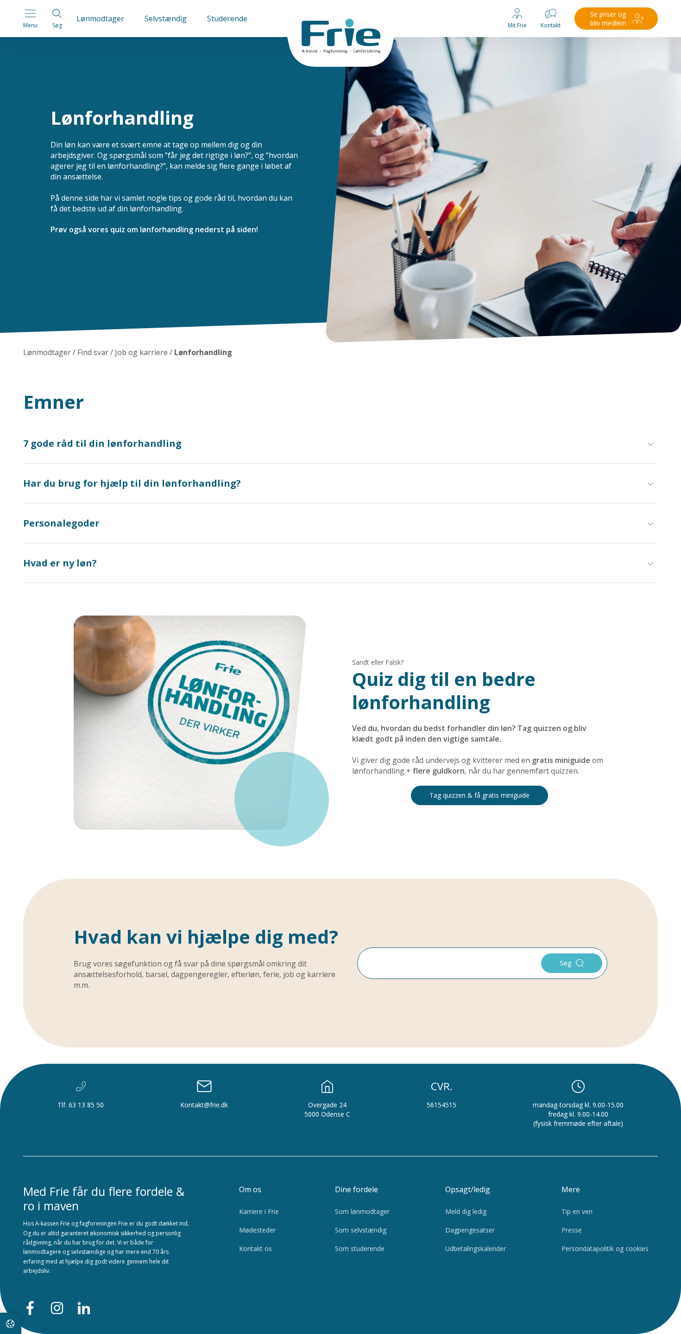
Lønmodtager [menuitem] (100, 18)
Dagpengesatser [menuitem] (470, 1230)
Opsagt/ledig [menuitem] (467, 1189)
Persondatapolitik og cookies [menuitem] (605, 1248)
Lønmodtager (47, 352)
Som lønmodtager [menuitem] (362, 1211)
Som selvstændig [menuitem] (360, 1230)
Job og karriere (141, 352)
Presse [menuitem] (571, 1230)
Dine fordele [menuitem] (356, 1189)
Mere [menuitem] (570, 1189)
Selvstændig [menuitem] (166, 18)
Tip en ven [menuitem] (577, 1211)
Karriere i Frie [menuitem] (259, 1211)
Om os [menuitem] (250, 1189)
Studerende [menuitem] (227, 18)
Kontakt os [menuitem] (255, 1248)
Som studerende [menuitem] (360, 1248)
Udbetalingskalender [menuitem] (475, 1248)
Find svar (92, 352)
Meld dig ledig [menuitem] (465, 1211)
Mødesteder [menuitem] (257, 1230)
